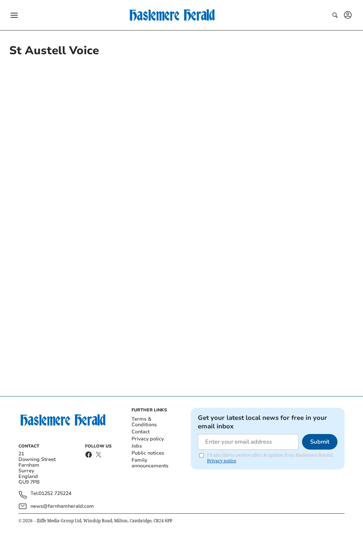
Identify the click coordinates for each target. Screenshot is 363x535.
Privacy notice (221, 460)
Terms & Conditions (144, 422)
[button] (14, 15)
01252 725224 (55, 494)
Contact (141, 431)
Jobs (137, 446)
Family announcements (150, 463)
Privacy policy (148, 438)
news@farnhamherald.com (62, 506)
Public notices (148, 453)
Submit (319, 442)
